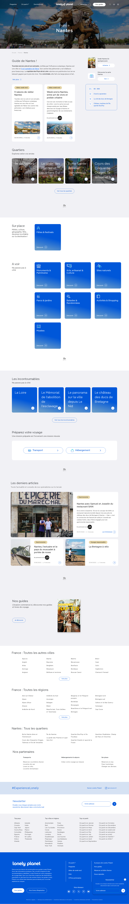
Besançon (50, 669)
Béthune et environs (53, 672)
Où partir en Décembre (107, 827)
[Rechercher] (110, 4)
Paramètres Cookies (97, 899)
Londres (48, 834)
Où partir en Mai (85, 832)
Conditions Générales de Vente (82, 899)
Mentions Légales (31, 899)
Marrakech (49, 843)
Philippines (29, 832)
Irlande (16, 841)
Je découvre (19, 620)
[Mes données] (118, 4)
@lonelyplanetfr (112, 788)
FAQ (69, 874)
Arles (24, 665)
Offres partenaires (74, 878)
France (64, 25)
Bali (46, 825)
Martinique (49, 841)
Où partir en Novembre (107, 825)
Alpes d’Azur (26, 702)
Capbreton (99, 669)
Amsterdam (49, 823)
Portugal (28, 834)
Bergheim (49, 665)
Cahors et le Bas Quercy (104, 702)
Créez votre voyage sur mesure (72, 762)
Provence (60, 827)
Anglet (24, 662)
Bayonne (49, 662)
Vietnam (60, 846)
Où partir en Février (86, 825)
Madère (60, 843)
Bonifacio (74, 665)
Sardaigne (61, 832)
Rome (59, 830)
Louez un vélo (28, 766)
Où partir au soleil (105, 834)
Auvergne (49, 699)
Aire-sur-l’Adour (27, 696)
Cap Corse (99, 709)
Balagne (49, 702)
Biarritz (73, 659)
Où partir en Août (85, 839)
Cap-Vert (17, 827)
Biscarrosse (75, 662)
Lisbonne (48, 832)
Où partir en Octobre (106, 823)
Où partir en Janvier (86, 823)
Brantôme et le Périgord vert (81, 708)
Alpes (24, 699)
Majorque (48, 839)
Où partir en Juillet (86, 837)
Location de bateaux (30, 769)
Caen (97, 662)
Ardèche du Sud (52, 696)
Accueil (14, 52)
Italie (27, 825)
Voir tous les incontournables (64, 420)
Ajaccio (25, 659)
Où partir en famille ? (106, 837)
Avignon (25, 672)
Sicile (59, 834)
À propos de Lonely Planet (103, 863)
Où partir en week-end (107, 830)
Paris (59, 823)
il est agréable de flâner (30, 69)
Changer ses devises (109, 766)
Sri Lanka (28, 837)
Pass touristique (107, 764)
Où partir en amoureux (107, 832)
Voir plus (15, 79)
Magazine (71, 867)
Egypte (17, 834)
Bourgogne (75, 705)
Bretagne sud (100, 699)
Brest (97, 659)
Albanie (17, 823)
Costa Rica (18, 830)
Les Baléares (62, 839)
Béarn (48, 706)
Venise (59, 841)
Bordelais (74, 702)
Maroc (27, 830)
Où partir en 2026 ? (106, 839)
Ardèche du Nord (28, 709)
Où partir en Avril (85, 830)
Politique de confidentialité (45, 899)
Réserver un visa (107, 762)
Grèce (16, 839)
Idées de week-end (74, 870)
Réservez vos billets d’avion (33, 762)
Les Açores (61, 837)
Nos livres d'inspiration (37, 890)
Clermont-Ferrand (101, 672)
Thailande (28, 839)
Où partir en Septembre (88, 841)
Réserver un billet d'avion (103, 870)
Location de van (29, 764)
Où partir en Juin (85, 834)
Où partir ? (72, 863)
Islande (27, 823)
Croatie (17, 825)
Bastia (48, 659)
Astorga (25, 669)
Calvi (97, 665)
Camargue (99, 706)
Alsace (24, 706)
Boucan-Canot (76, 672)
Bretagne (74, 712)
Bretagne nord (100, 696)
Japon (27, 827)
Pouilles (60, 825)
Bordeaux (74, 669)
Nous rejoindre (99, 874)
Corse (47, 830)
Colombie (17, 832)
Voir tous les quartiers (64, 191)
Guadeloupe (49, 837)
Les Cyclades (50, 827)
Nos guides (99, 4)
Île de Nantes (51, 734)
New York (48, 846)
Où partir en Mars (85, 827)
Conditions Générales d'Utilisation (63, 899)
